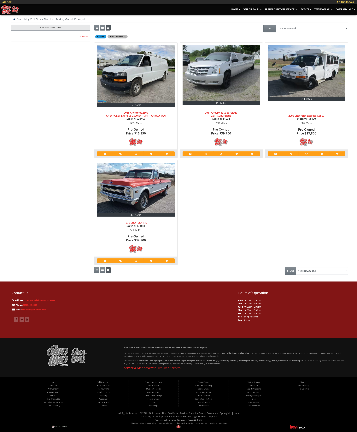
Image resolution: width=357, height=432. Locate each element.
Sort (270, 28)
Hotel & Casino (153, 392)
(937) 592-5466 (346, 2)
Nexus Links (304, 389)
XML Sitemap (303, 385)
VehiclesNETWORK (176, 416)
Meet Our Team (253, 392)
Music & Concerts (153, 389)
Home (235, 9)
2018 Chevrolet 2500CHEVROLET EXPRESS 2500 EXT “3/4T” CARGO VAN (136, 114)
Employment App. (253, 395)
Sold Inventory (103, 382)
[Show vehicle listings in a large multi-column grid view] (102, 28)
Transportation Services (280, 9)
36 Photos (136, 214)
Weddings (103, 399)
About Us (53, 385)
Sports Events (153, 385)
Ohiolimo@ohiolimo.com (34, 309)
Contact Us (253, 385)
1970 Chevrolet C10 (135, 222)
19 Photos (136, 104)
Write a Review (254, 382)
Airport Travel (103, 402)
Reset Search (83, 37)
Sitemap (303, 382)
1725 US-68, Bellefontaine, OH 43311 (39, 300)
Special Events (153, 399)
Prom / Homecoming (153, 382)
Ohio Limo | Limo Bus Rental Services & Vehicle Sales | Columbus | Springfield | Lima (194, 413)
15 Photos (221, 103)
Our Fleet (103, 405)
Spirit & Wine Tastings (153, 395)
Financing (103, 395)
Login (9, 2)
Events (305, 9)
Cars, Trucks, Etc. (53, 399)
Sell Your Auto (103, 389)
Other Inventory (53, 405)
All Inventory (53, 389)
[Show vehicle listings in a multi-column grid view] (108, 28)
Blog (253, 399)
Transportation (53, 392)
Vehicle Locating (103, 392)
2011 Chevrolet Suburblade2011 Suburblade (221, 114)
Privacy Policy (253, 402)
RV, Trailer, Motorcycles (53, 402)
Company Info (345, 9)
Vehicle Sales (251, 9)
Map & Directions (254, 389)
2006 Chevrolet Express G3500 (306, 115)
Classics (53, 395)
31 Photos (306, 98)
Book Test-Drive (103, 385)
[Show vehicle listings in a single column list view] (96, 28)
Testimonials (322, 9)
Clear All (100, 37)
